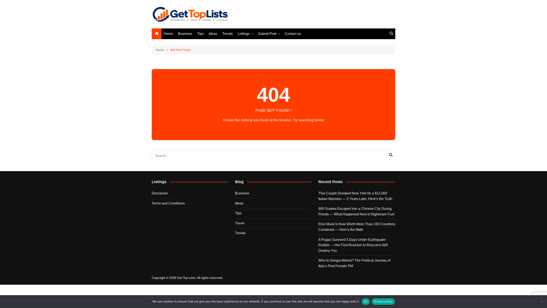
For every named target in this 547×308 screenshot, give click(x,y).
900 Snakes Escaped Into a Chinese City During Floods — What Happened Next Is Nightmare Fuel (356, 211)
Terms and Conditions (168, 203)
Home (168, 34)
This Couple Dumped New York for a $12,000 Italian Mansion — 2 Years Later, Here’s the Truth (355, 196)
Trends (227, 34)
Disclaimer (160, 193)
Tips (200, 34)
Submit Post (267, 34)
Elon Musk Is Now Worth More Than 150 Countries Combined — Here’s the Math (356, 226)
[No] (542, 301)
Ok (366, 301)
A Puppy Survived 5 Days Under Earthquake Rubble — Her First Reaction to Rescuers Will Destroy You (353, 245)
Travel (239, 223)
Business (185, 34)
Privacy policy (383, 301)
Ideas (213, 34)
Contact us (293, 34)
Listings (244, 34)
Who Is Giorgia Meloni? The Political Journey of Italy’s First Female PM (354, 263)
